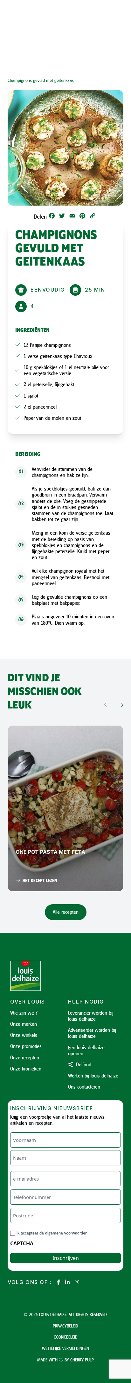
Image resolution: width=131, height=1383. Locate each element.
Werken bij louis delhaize (93, 1075)
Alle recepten (66, 912)
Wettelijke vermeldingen (65, 1348)
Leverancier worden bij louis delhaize (90, 1016)
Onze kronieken (25, 1068)
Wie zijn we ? (24, 1013)
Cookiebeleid (66, 1337)
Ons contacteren (84, 1086)
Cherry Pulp (82, 1359)
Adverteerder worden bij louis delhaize (92, 1033)
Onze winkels (23, 1035)
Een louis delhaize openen (86, 1050)
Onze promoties (26, 1046)
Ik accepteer (52, 1232)
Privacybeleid (65, 1325)
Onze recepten (24, 1057)
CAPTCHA (21, 1243)
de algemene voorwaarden (63, 1232)
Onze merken (23, 1024)
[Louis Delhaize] (37, 976)
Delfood (82, 1064)
